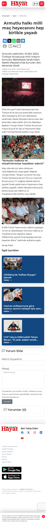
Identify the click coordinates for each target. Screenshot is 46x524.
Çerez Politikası (7, 452)
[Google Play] (23, 469)
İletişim (4, 459)
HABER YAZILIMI (25, 489)
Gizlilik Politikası (7, 449)
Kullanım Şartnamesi (9, 446)
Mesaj (5, 368)
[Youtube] (22, 438)
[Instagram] (34, 432)
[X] (28, 432)
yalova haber (6, 462)
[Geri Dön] (4, 3)
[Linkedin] (41, 432)
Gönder (7, 401)
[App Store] (23, 477)
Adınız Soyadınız (12, 359)
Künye (4, 457)
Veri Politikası (7, 454)
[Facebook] (22, 432)
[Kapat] (43, 516)
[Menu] (41, 3)
